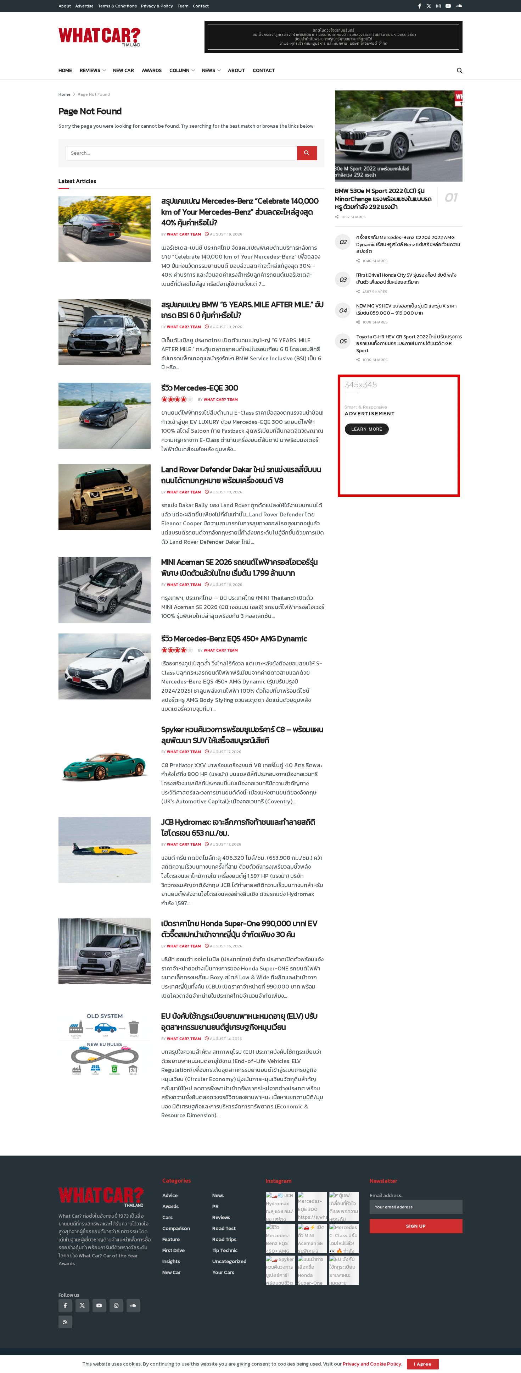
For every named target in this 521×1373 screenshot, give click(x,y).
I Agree (423, 1364)
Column (179, 70)
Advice (170, 1195)
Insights (171, 1261)
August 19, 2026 (225, 234)
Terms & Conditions (117, 6)
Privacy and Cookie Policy (372, 1364)
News (208, 70)
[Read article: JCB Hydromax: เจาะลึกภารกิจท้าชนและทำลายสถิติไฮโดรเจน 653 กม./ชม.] (104, 850)
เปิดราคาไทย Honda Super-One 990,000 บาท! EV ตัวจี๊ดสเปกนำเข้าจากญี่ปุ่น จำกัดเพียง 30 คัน (239, 929)
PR (215, 1206)
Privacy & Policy (157, 6)
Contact (201, 6)
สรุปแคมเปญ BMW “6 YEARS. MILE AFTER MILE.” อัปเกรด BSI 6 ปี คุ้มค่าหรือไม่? (242, 310)
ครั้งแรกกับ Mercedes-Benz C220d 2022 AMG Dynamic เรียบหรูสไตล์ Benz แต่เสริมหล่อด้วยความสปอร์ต (408, 244)
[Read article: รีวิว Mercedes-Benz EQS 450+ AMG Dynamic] (104, 666)
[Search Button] (460, 70)
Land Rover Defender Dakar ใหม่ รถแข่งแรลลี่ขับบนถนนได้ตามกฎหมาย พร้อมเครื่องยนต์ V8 (241, 475)
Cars (167, 1217)
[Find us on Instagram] (438, 6)
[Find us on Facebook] (419, 6)
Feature (171, 1239)
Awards (152, 70)
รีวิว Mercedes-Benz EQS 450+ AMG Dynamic (234, 638)
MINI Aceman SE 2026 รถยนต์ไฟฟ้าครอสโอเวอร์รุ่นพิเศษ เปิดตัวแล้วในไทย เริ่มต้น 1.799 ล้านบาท (239, 567)
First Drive (173, 1250)
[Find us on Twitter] (428, 6)
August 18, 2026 (225, 492)
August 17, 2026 (225, 751)
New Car (123, 70)
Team (183, 6)
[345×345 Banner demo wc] (399, 435)
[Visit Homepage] (99, 37)
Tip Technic (224, 1250)
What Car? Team (184, 234)
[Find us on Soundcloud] (459, 6)
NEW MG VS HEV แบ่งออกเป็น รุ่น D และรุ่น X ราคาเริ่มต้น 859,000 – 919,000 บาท (406, 309)
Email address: (386, 1195)
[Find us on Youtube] (448, 6)
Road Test (224, 1228)
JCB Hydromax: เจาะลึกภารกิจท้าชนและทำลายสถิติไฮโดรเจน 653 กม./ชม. (238, 827)
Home (65, 70)
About (64, 6)
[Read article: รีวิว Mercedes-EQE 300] (104, 416)
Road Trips (224, 1239)
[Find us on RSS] (65, 1322)
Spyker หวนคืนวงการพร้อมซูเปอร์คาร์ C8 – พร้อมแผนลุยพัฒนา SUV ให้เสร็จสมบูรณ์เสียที (242, 735)
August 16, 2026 (225, 946)
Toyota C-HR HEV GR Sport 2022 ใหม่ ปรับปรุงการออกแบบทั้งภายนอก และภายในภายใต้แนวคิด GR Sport (409, 343)
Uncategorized (229, 1261)
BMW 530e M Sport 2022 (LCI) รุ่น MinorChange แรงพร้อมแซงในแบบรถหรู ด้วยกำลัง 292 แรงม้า (383, 198)
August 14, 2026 (225, 1038)
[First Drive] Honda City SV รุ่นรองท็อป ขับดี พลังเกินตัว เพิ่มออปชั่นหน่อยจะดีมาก (406, 278)
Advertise (84, 6)
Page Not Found (94, 94)
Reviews (90, 70)
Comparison (176, 1228)
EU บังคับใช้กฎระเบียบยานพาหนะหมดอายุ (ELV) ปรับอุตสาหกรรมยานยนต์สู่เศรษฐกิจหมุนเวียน (239, 1021)
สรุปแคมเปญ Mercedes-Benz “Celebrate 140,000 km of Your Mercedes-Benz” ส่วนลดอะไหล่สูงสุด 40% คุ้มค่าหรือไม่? (240, 212)
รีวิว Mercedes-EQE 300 (199, 388)
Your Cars (223, 1272)
